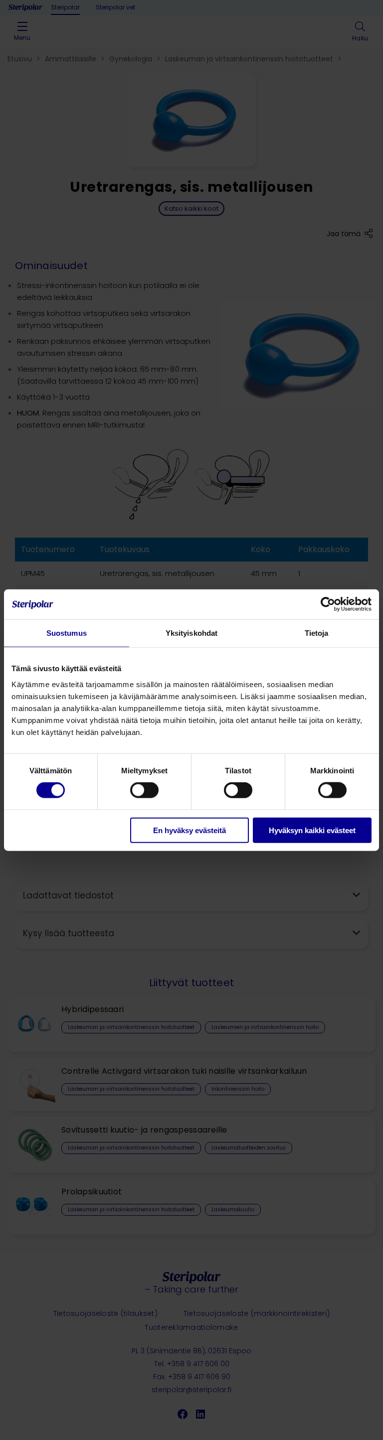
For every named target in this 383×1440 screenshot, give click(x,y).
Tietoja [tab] (317, 633)
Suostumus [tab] (66, 633)
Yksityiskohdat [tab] (191, 633)
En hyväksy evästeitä (189, 830)
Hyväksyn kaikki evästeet (312, 830)
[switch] (144, 790)
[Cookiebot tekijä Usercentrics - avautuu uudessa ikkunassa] (328, 604)
